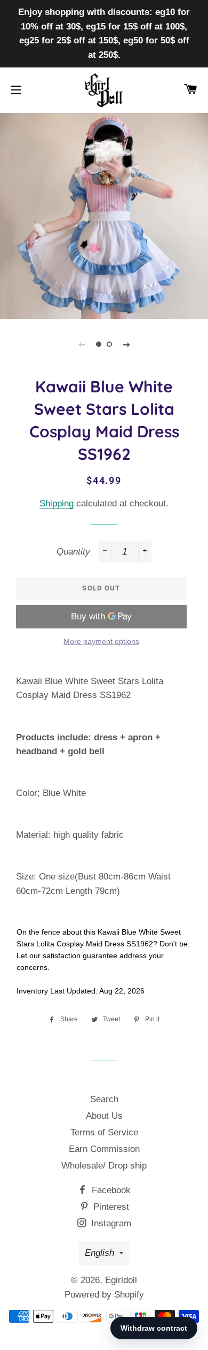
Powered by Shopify (104, 1295)
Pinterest (110, 1207)
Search (104, 1099)
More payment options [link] (101, 641)
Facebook (110, 1190)
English (99, 1253)
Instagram (110, 1223)
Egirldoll (121, 1280)
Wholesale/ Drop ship (104, 1166)
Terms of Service (104, 1132)
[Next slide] (126, 344)
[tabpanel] (104, 214)
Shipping (56, 503)
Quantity (73, 552)
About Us (104, 1116)
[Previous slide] (81, 344)
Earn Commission (104, 1149)
